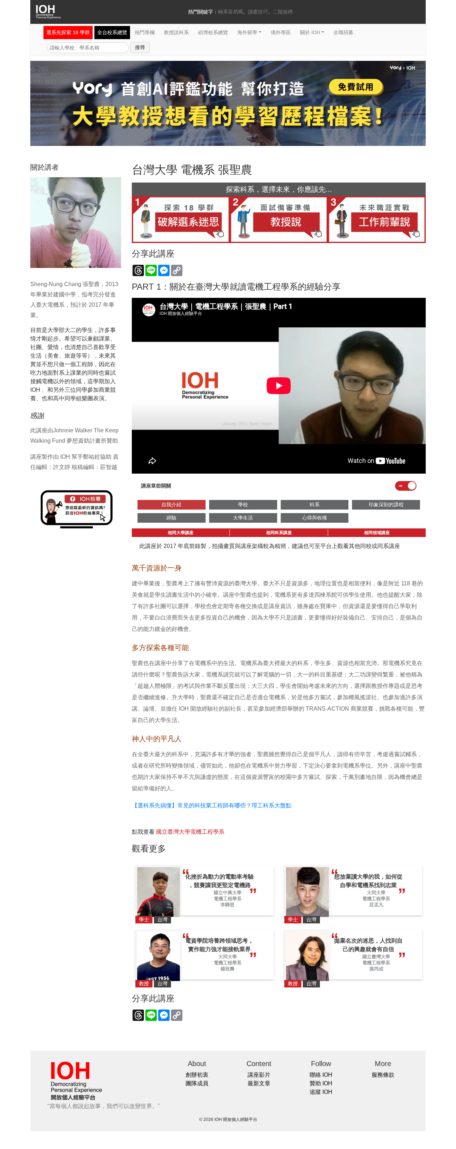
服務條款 (383, 1075)
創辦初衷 (197, 1075)
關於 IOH (310, 32)
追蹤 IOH (321, 1092)
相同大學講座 (180, 532)
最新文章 (259, 1083)
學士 (144, 919)
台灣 (162, 919)
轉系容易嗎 (230, 12)
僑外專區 (281, 32)
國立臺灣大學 (376, 956)
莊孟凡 (376, 904)
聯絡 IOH (321, 1075)
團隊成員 (197, 1083)
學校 (243, 504)
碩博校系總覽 (213, 32)
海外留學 (247, 32)
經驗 (171, 518)
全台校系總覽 (112, 32)
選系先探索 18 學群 (68, 32)
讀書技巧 (258, 12)
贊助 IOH (321, 1083)
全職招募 (343, 32)
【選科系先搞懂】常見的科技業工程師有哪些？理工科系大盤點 (211, 805)
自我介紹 (171, 504)
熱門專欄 (145, 32)
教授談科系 (176, 32)
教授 (144, 983)
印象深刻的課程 (386, 504)
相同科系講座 (279, 532)
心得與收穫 (314, 518)
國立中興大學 (228, 892)
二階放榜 (283, 12)
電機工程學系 (228, 898)
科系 (315, 504)
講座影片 (259, 1075)
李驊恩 (227, 904)
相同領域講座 (377, 532)
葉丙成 (376, 968)
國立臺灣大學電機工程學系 (190, 832)
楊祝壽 (227, 968)
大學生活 (243, 518)
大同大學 (376, 892)
